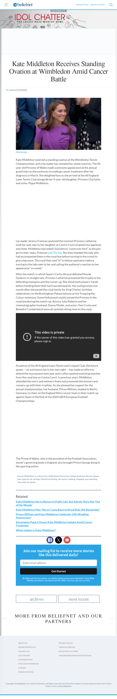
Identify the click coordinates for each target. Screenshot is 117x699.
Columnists (59, 11)
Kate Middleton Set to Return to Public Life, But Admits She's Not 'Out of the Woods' (58, 503)
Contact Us (23, 651)
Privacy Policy (66, 643)
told (55, 252)
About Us (22, 643)
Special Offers (97, 4)
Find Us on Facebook (28, 664)
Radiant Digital (26, 672)
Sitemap (22, 668)
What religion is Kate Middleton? (36, 530)
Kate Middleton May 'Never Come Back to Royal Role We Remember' (58, 509)
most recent (79, 599)
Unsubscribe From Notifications (75, 655)
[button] (111, 4)
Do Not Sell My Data (68, 651)
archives (37, 599)
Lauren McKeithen (18, 89)
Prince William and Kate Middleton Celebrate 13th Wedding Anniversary (52, 516)
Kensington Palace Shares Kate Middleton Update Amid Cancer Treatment (54, 524)
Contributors (25, 659)
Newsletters (82, 4)
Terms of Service (67, 647)
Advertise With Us (27, 647)
